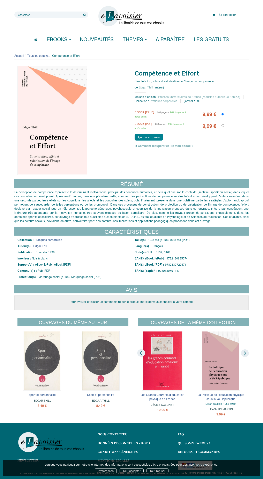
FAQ (181, 434)
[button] (52, 120)
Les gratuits (211, 39)
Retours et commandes (199, 452)
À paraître (170, 39)
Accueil (19, 55)
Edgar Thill (146, 87)
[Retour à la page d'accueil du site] (131, 16)
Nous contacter (112, 434)
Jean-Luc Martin (221, 409)
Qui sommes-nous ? (194, 443)
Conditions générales (118, 452)
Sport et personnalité (42, 395)
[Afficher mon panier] (213, 15)
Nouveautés (97, 39)
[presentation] (141, 352)
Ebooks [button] (58, 39)
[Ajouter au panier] (149, 137)
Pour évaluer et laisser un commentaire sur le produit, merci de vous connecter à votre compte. (132, 302)
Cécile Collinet (162, 405)
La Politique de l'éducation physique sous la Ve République (221, 397)
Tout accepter (132, 471)
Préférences (106, 471)
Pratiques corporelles (163, 101)
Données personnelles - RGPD (124, 443)
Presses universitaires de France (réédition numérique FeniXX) (199, 97)
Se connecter (227, 15)
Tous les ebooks (37, 55)
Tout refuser (157, 471)
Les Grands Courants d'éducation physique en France (162, 397)
